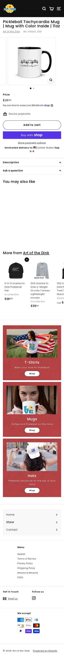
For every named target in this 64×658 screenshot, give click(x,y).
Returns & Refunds (27, 572)
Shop (32, 373)
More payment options (32, 142)
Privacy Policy (25, 563)
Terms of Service (26, 558)
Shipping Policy (26, 568)
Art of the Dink (11, 31)
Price (6, 94)
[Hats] (32, 456)
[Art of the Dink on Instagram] (34, 598)
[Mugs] (32, 400)
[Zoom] (51, 80)
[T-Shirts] (32, 343)
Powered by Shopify (45, 650)
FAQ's (20, 577)
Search (21, 554)
